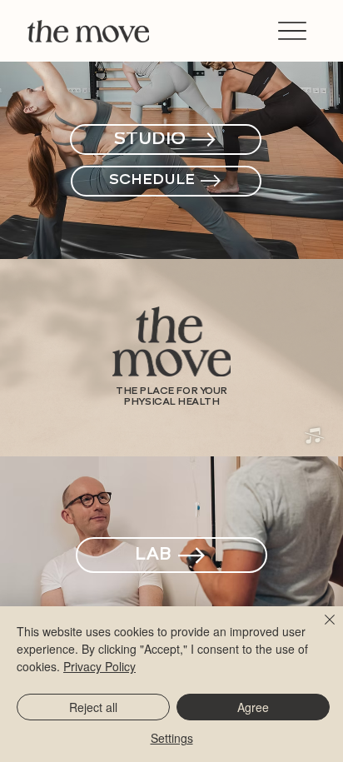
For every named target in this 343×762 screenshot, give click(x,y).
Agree (253, 707)
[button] (313, 436)
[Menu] (291, 31)
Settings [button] (172, 738)
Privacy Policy (99, 666)
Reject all (93, 707)
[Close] (320, 630)
